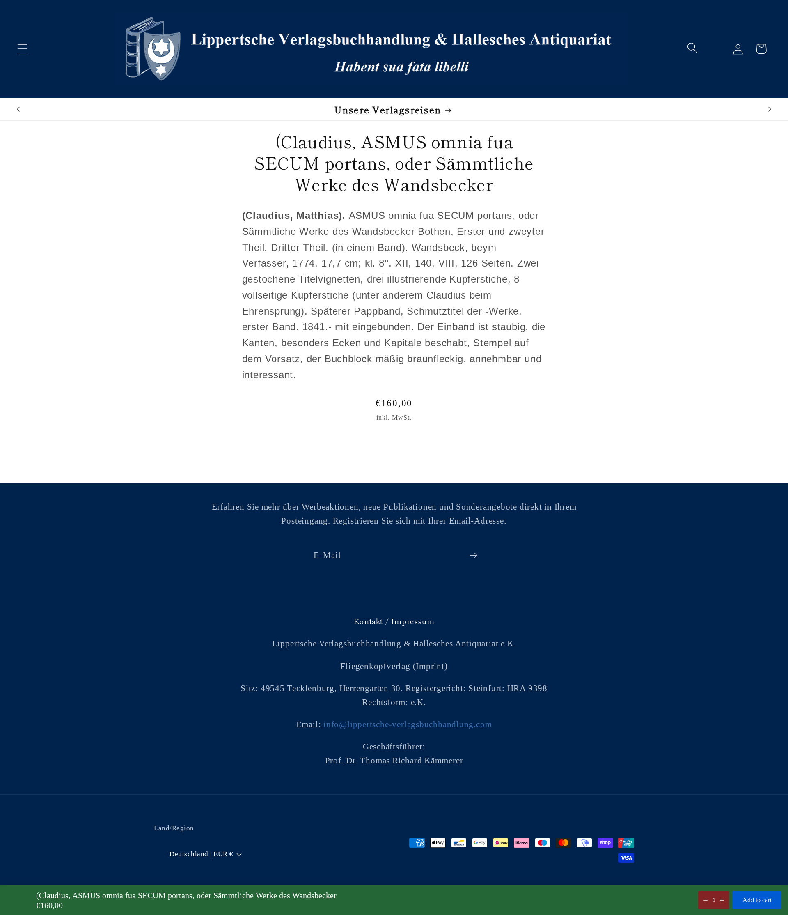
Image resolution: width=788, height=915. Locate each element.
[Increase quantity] (722, 900)
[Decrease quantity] (705, 900)
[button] (22, 48)
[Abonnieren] (473, 555)
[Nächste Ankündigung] (770, 109)
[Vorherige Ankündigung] (18, 109)
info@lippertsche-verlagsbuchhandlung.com (407, 724)
